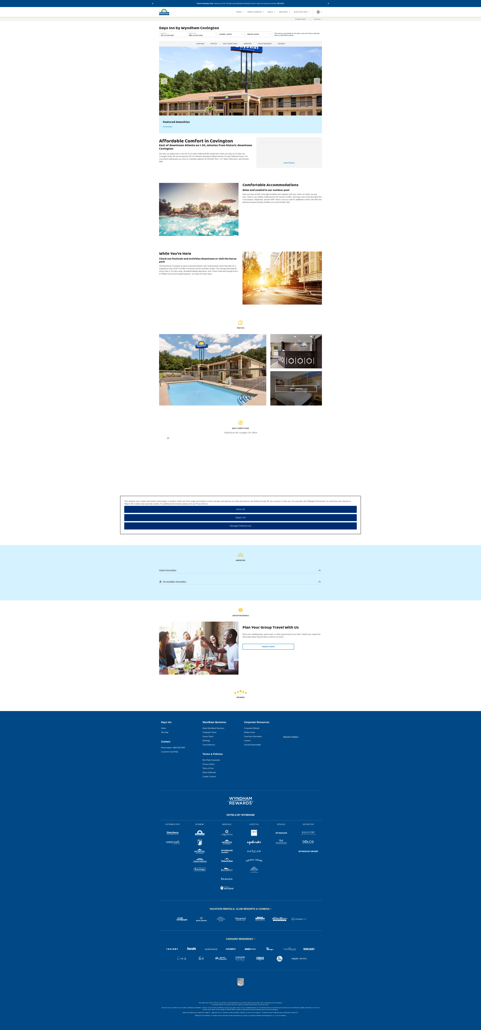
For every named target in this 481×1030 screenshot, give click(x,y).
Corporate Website (251, 728)
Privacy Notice (209, 764)
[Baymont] (227, 870)
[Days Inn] (200, 833)
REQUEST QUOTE (268, 647)
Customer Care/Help (169, 752)
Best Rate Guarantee (211, 760)
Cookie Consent (209, 776)
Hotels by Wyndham (240, 815)
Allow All (240, 509)
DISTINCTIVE (308, 824)
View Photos (296, 389)
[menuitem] (240, 12)
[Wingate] (227, 842)
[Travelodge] (200, 870)
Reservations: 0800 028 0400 (173, 748)
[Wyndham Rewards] (240, 801)
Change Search (300, 19)
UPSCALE (281, 824)
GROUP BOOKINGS (265, 44)
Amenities (248, 44)
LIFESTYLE (254, 824)
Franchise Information (253, 736)
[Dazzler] (254, 852)
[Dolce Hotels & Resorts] (308, 842)
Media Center (249, 732)
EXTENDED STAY (172, 824)
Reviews (281, 44)
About (163, 728)
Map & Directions (230, 44)
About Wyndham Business (213, 728)
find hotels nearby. (287, 35)
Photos (214, 44)
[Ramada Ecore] (227, 888)
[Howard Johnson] (200, 861)
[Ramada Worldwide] (227, 879)
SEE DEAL (280, 3)
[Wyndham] (281, 833)
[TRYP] (254, 833)
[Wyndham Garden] (227, 852)
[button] (152, 3)
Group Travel (208, 736)
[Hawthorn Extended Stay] (173, 833)
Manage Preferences (240, 526)
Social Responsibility (252, 745)
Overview (200, 44)
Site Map (164, 732)
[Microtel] (200, 852)
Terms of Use (208, 768)
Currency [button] (317, 19)
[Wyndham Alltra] (254, 870)
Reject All (241, 517)
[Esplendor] (254, 842)
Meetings (206, 740)
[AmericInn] (227, 861)
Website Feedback (290, 737)
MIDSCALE (226, 824)
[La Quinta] (227, 833)
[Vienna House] (254, 861)
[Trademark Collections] (281, 842)
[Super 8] (200, 842)
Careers (247, 740)
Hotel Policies (289, 163)
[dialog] (240, 515)
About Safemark (209, 772)
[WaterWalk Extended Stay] (173, 842)
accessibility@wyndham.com (251, 1007)
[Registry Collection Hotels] (308, 833)
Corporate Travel (209, 732)
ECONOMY (199, 824)
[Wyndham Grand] (308, 852)
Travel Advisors (209, 745)
